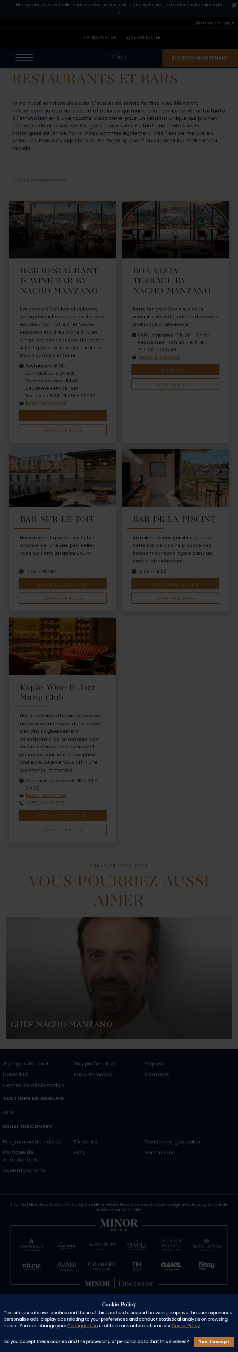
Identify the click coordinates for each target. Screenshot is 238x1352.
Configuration (82, 1326)
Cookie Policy (186, 1326)
